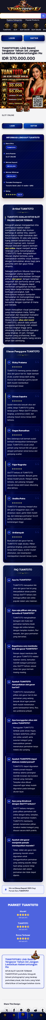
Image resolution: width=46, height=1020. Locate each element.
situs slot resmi (26, 320)
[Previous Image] (2, 86)
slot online (10, 248)
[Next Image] (44, 86)
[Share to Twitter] (7, 1010)
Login (12, 38)
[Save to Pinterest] (28, 1010)
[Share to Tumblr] (43, 1010)
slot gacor (17, 279)
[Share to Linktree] (21, 1010)
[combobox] (20, 15)
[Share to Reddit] (35, 1010)
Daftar (34, 38)
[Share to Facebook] (14, 1010)
